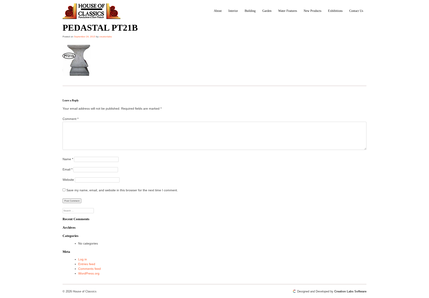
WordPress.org (88, 273)
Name (68, 159)
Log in (82, 259)
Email (67, 169)
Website (68, 179)
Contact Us (356, 11)
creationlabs (105, 36)
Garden (266, 11)
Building (250, 11)
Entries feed (86, 264)
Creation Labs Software (350, 291)
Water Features (287, 11)
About (218, 11)
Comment (70, 119)
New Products (312, 11)
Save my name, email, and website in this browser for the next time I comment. (122, 190)
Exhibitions (335, 11)
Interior (233, 11)
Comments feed (89, 268)
